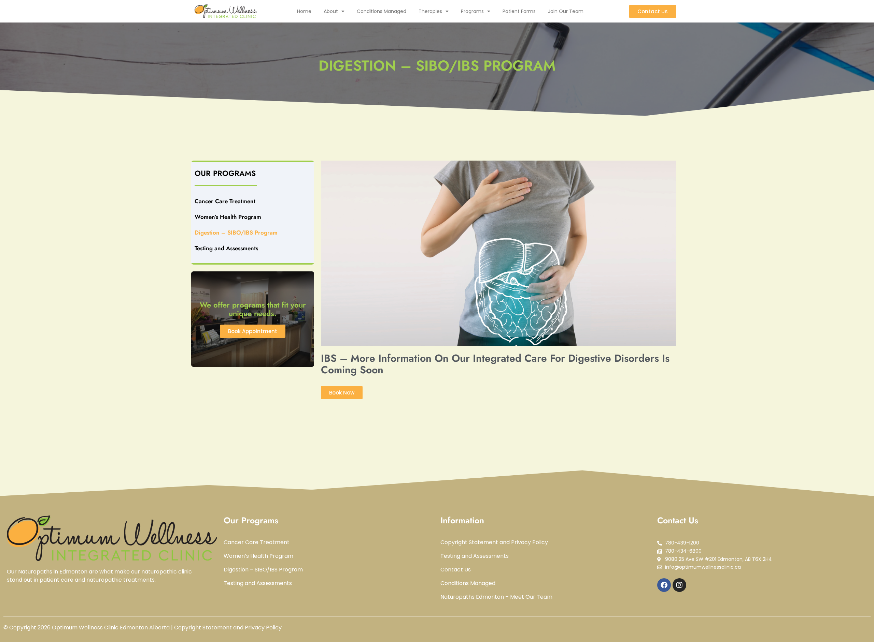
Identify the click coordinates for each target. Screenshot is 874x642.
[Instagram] (679, 585)
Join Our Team (565, 11)
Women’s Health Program (228, 217)
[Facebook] (664, 585)
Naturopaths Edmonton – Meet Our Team (496, 597)
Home (304, 11)
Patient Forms (519, 11)
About (331, 11)
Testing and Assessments (226, 248)
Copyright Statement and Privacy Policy (494, 542)
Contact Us (455, 569)
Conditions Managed (381, 11)
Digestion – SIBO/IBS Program (236, 232)
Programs (472, 11)
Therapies (430, 11)
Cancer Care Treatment (225, 201)
